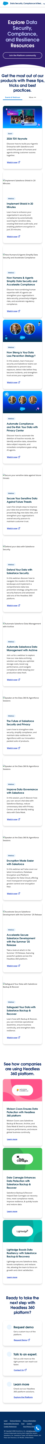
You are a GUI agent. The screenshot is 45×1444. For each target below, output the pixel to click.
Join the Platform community (22, 55)
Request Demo (20, 1340)
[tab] (12, 97)
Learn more (12, 1139)
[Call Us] (37, 1428)
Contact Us (19, 1370)
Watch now (12, 162)
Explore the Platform (23, 1397)
